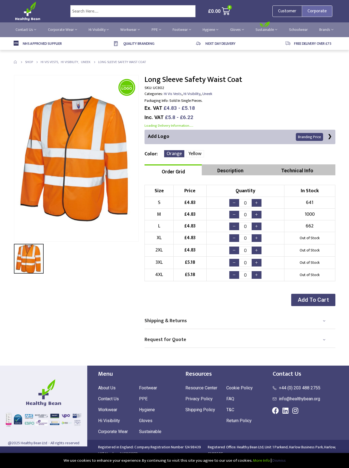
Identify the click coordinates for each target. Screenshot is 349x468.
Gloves (236, 29)
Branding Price (309, 137)
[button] (313, 300)
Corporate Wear (61, 29)
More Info (261, 460)
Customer (287, 11)
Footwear (181, 29)
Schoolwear (298, 29)
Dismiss (279, 460)
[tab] (173, 169)
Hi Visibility (97, 29)
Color (151, 154)
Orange (174, 153)
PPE (155, 29)
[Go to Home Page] (15, 62)
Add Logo (234, 136)
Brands (325, 29)
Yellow (194, 153)
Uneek (207, 94)
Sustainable (265, 29)
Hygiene (209, 29)
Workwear (128, 29)
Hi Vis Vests (173, 94)
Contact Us (25, 29)
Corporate (317, 11)
